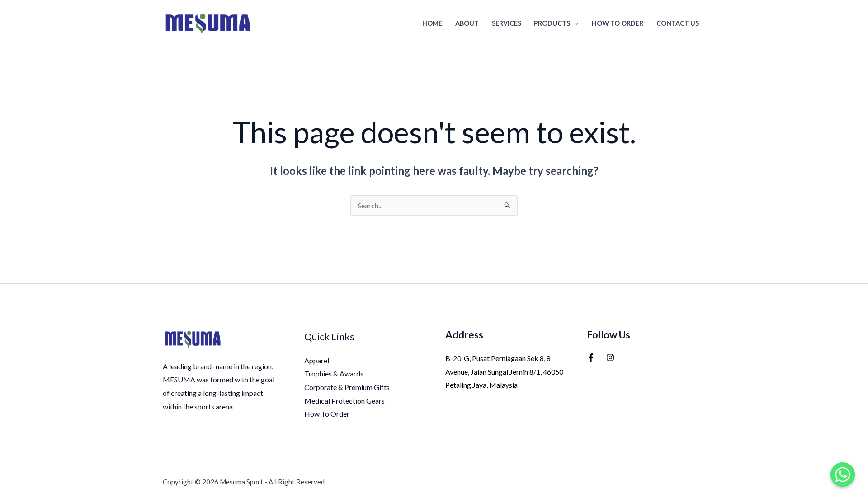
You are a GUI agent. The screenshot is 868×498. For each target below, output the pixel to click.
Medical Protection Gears (344, 400)
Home (432, 23)
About (467, 23)
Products (552, 23)
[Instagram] (610, 357)
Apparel (316, 360)
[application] (574, 23)
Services (506, 23)
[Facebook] (591, 357)
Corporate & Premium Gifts (347, 387)
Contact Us (677, 23)
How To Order (617, 23)
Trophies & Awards (333, 373)
